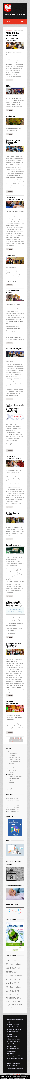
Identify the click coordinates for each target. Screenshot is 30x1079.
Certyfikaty (12, 782)
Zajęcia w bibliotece (14, 778)
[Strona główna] (7, 11)
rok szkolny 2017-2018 (13, 983)
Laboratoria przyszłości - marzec (15, 198)
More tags (21, 1007)
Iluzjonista (11, 255)
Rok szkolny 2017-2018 (13, 806)
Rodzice (10, 769)
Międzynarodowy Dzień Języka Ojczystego (13, 645)
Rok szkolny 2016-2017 (13, 804)
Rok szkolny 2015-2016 (13, 802)
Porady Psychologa (14, 771)
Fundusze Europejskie (14, 761)
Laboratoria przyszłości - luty (13, 457)
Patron (9, 784)
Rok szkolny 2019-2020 (13, 809)
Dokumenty (12, 755)
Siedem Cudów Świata (12, 514)
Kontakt (9, 790)
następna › (12, 741)
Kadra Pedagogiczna (14, 757)
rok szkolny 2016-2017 (13, 971)
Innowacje (11, 767)
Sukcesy (11, 765)
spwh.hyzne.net (16, 1074)
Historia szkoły (12, 753)
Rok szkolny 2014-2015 (13, 800)
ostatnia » (19, 741)
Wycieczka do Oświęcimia (12, 39)
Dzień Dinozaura (13, 545)
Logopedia (11, 772)
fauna (7, 1007)
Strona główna (9, 30)
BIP (8, 786)
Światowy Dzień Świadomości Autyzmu (13, 142)
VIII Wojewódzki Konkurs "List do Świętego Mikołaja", (15, 604)
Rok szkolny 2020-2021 (13, 811)
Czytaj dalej (10, 80)
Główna (9, 752)
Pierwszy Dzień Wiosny (12, 291)
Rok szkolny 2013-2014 (13, 798)
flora (20, 1005)
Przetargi (10, 788)
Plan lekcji (11, 780)
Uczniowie (10, 774)
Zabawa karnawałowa (12, 702)
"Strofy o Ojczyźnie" (15, 349)
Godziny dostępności (14, 759)
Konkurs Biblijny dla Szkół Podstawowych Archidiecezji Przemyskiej (15, 408)
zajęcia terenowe (13, 1007)
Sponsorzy (12, 763)
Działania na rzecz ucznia (15, 776)
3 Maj (8, 86)
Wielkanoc (10, 116)
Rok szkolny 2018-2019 (13, 807)
